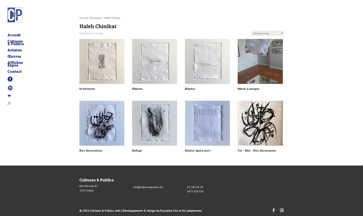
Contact (15, 72)
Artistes (15, 50)
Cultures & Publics (16, 43)
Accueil (14, 35)
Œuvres (14, 57)
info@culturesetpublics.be (148, 187)
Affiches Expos (15, 64)
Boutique (96, 18)
